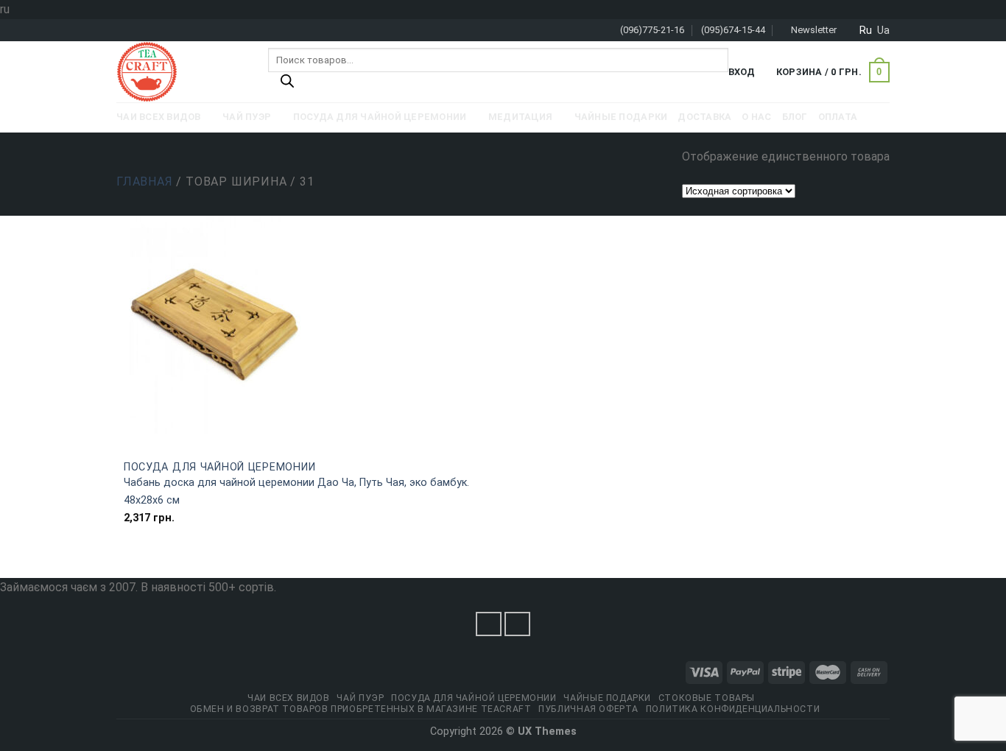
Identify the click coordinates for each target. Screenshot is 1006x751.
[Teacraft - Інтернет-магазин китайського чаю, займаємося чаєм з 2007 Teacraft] (181, 71)
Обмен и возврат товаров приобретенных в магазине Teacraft (361, 709)
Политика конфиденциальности (733, 709)
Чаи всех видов (288, 698)
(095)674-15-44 (733, 29)
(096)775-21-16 (652, 29)
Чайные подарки (607, 698)
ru (865, 30)
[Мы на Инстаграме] (489, 624)
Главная (144, 181)
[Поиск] (287, 84)
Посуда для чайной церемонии (219, 467)
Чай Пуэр (360, 698)
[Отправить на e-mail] (517, 624)
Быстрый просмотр (310, 443)
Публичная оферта (588, 709)
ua (883, 30)
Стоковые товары (706, 698)
